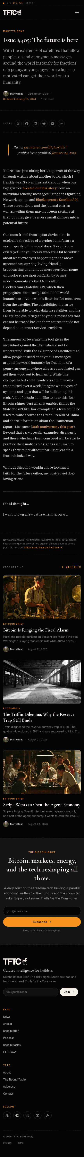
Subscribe (40, 921)
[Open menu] (77, 12)
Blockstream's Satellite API (57, 200)
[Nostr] (17, 1115)
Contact (8, 1093)
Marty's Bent (13, 31)
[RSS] (48, 1115)
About (7, 1072)
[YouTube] (37, 1115)
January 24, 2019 (64, 152)
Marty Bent (16, 93)
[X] (7, 1115)
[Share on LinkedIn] (35, 123)
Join (67, 992)
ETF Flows (9, 1052)
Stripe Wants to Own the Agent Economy (41, 805)
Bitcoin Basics (12, 1045)
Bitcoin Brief (13, 624)
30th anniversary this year (53, 427)
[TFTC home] (12, 12)
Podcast (8, 1037)
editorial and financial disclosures (43, 547)
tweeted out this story (39, 188)
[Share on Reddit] (43, 123)
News (6, 1016)
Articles (8, 1023)
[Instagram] (27, 1115)
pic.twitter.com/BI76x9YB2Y (45, 147)
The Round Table (14, 1079)
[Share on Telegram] (52, 123)
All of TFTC (73, 567)
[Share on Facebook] (26, 123)
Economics (11, 708)
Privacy (7, 1142)
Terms (20, 1142)
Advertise (9, 1086)
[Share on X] (18, 123)
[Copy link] (61, 123)
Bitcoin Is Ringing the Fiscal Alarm (35, 630)
